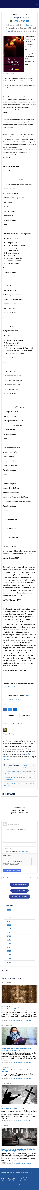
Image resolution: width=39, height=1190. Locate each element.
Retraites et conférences (19, 896)
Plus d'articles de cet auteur (28, 766)
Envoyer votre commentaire (12, 870)
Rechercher (33, 878)
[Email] (20, 1179)
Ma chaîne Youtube (19, 890)
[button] (37, 4)
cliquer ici (12, 686)
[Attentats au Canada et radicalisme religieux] (19, 1036)
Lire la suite (27, 1020)
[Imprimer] (25, 1179)
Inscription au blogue (20, 884)
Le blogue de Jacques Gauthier (12, 1008)
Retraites (4, 1071)
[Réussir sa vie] (19, 1094)
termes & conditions (22, 851)
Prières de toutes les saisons (28, 715)
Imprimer (29, 25)
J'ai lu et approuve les (16, 851)
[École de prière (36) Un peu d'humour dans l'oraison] (19, 1136)
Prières (7, 31)
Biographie (6, 759)
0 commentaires (30, 31)
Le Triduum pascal (7, 1006)
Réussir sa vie (5, 1107)
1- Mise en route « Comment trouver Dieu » (16, 1070)
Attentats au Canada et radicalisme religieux (16, 1048)
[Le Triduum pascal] (19, 994)
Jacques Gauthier (21, 21)
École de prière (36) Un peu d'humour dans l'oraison (18, 1149)
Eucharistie (11, 715)
